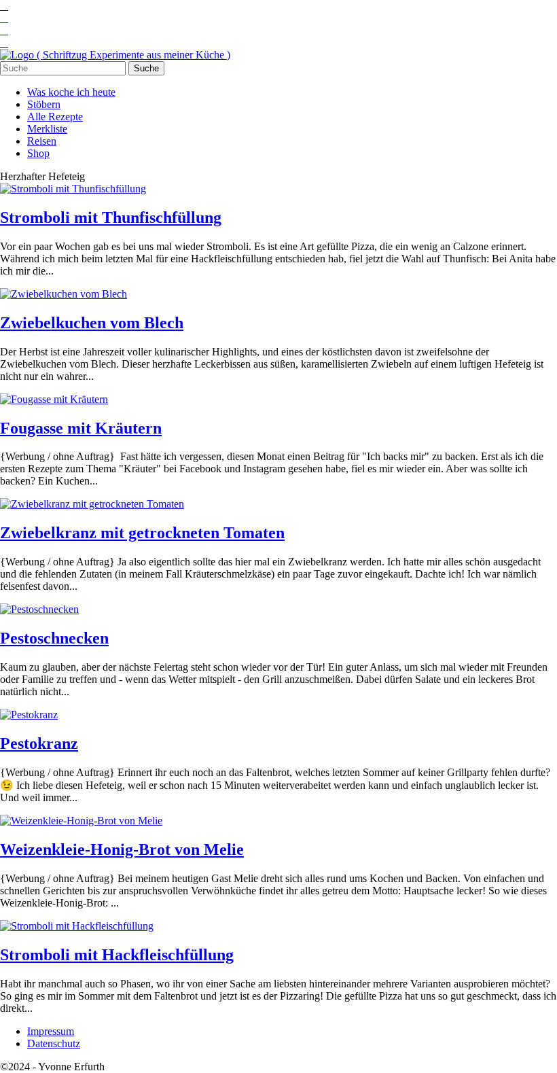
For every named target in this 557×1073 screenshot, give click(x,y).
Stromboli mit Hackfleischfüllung (117, 955)
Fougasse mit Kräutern (81, 428)
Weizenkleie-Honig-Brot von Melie (122, 849)
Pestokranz (39, 743)
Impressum (50, 1031)
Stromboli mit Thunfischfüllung (110, 217)
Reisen (41, 141)
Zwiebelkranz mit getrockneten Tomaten (142, 533)
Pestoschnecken (54, 638)
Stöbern (43, 104)
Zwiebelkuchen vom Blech (91, 323)
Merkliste (47, 129)
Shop (38, 153)
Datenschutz (53, 1043)
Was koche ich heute (71, 92)
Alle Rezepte (55, 116)
